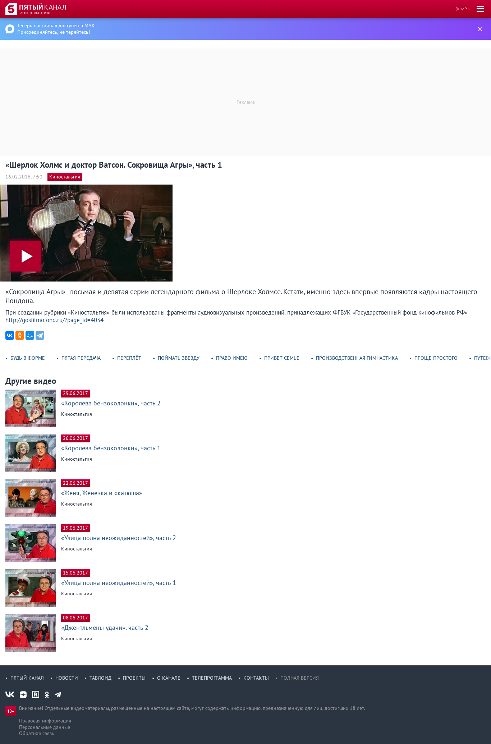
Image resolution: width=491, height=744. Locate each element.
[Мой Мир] (30, 335)
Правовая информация (45, 720)
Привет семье (281, 358)
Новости (66, 678)
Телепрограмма (212, 678)
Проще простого (436, 358)
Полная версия (299, 678)
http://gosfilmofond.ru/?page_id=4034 (54, 320)
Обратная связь (36, 733)
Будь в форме (27, 358)
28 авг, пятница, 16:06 (35, 13)
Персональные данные (44, 727)
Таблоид (100, 678)
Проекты (134, 678)
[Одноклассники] (19, 335)
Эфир (461, 8)
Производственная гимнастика (357, 358)
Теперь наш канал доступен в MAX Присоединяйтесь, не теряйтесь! (56, 28)
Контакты (256, 678)
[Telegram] (40, 335)
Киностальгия (64, 176)
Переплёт (129, 358)
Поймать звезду (178, 358)
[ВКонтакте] (9, 335)
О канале (168, 678)
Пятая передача (81, 358)
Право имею (232, 358)
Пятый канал (27, 678)
